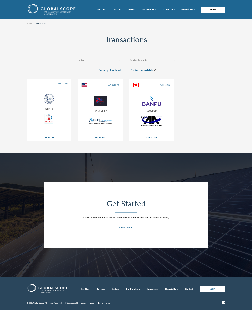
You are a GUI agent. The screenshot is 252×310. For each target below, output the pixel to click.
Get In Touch (126, 228)
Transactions (169, 9)
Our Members (149, 9)
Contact (213, 10)
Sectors (131, 9)
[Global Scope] (47, 293)
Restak (83, 303)
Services (117, 9)
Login (213, 289)
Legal (92, 303)
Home (29, 24)
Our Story (101, 9)
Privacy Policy (104, 303)
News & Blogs (188, 9)
